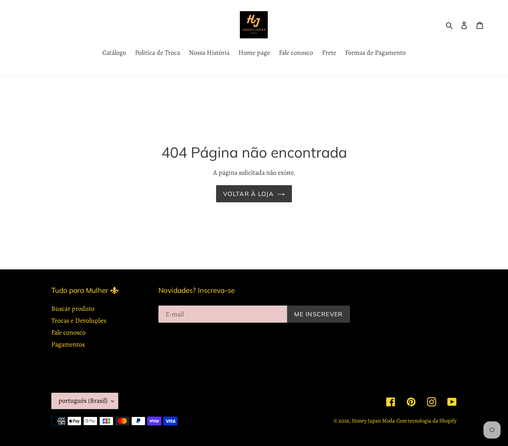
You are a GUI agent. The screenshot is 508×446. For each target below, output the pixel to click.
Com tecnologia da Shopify (426, 420)
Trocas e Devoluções (78, 320)
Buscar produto (72, 308)
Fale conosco (68, 332)
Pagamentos (68, 344)
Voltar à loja (248, 193)
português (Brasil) (82, 400)
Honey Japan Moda (373, 420)
